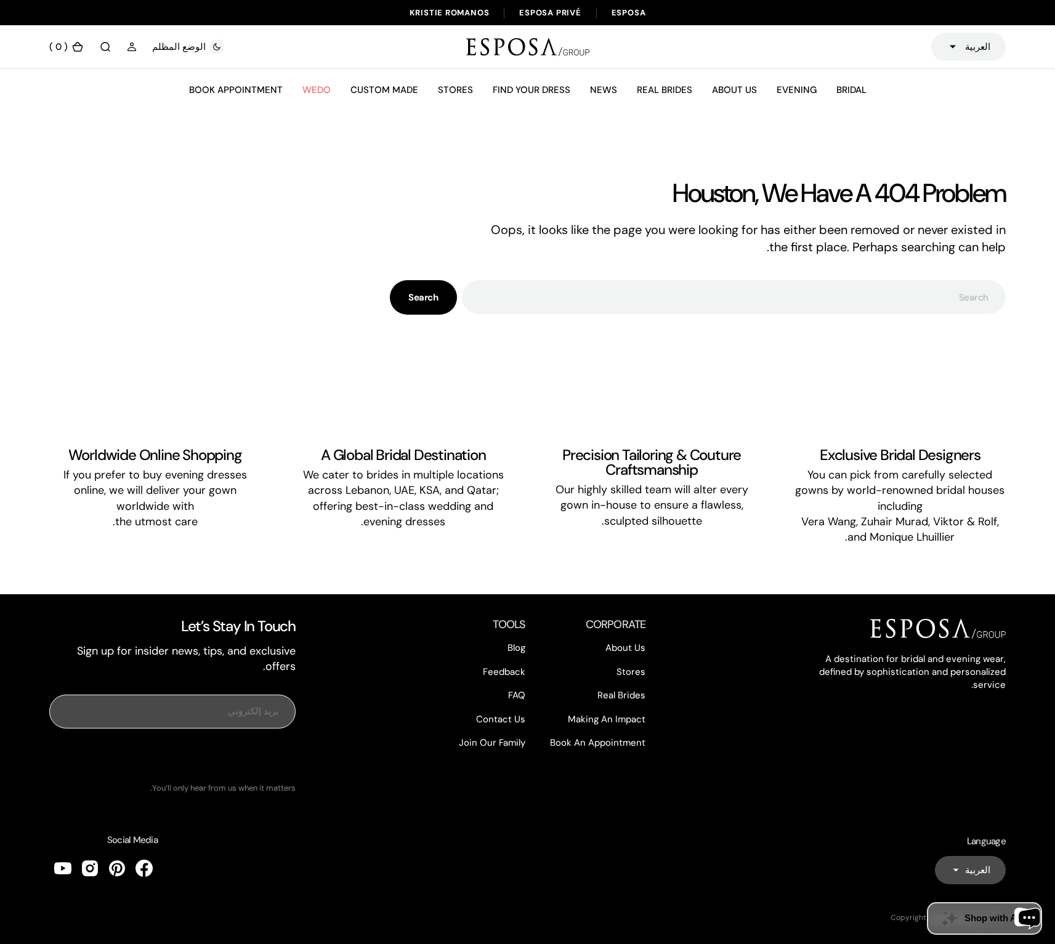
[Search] (105, 47)
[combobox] (734, 297)
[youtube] (62, 868)
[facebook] (144, 868)
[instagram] (89, 868)
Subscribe (172, 755)
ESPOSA (629, 12)
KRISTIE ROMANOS (450, 12)
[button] (132, 47)
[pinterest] (117, 868)
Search (423, 297)
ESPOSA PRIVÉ (550, 12)
